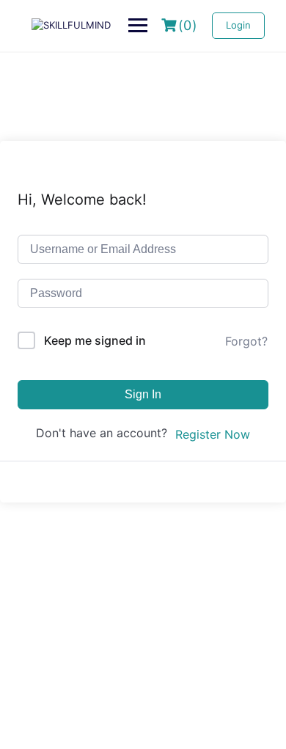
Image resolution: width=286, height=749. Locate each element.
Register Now (212, 434)
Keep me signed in (95, 340)
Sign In (143, 394)
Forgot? (246, 341)
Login (238, 25)
